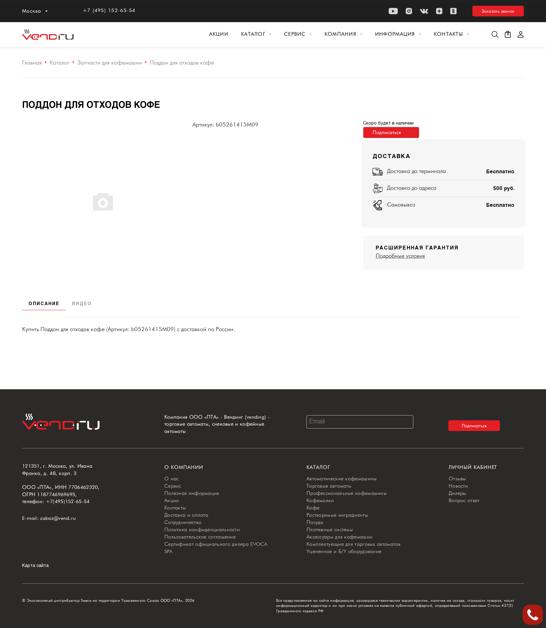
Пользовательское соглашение (200, 537)
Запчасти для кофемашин (109, 62)
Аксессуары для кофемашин (339, 537)
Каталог (253, 34)
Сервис (295, 34)
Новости (458, 486)
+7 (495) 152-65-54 (109, 10)
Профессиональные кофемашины (346, 493)
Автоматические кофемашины (341, 479)
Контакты (448, 34)
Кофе (312, 508)
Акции (218, 34)
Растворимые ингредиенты (337, 515)
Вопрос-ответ (464, 500)
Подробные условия (400, 255)
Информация (395, 34)
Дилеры (457, 493)
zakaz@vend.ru (58, 518)
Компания (340, 34)
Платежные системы (329, 529)
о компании (183, 467)
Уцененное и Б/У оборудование (343, 551)
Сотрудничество (182, 522)
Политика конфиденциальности (202, 529)
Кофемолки (320, 500)
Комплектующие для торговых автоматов (353, 544)
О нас (171, 479)
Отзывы (457, 479)
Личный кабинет (473, 467)
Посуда (315, 522)
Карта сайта (35, 566)
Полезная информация (191, 493)
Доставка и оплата (186, 515)
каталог (318, 467)
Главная (32, 62)
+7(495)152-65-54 (68, 501)
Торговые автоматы (328, 486)
